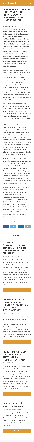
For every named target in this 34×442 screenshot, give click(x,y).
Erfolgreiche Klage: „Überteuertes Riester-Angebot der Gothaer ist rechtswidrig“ (16, 305)
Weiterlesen (17, 430)
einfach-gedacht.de (11, 3)
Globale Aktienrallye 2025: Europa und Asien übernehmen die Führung (14, 248)
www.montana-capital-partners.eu (14, 221)
